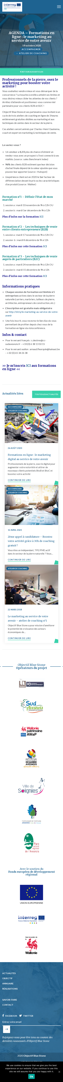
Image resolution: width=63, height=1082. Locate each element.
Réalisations (10, 988)
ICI (41, 216)
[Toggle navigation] (59, 7)
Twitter (28, 1015)
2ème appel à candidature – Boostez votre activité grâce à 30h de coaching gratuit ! (31, 541)
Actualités (9, 973)
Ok (31, 1076)
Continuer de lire (19, 480)
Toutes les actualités (46, 394)
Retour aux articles (32, 72)
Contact (7, 1004)
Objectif (7, 978)
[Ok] (59, 1071)
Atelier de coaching (33, 53)
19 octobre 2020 (31, 45)
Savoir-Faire (9, 999)
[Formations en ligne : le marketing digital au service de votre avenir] (31, 423)
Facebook (11, 1015)
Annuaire (7, 983)
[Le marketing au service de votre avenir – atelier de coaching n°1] (31, 585)
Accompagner (31, 49)
